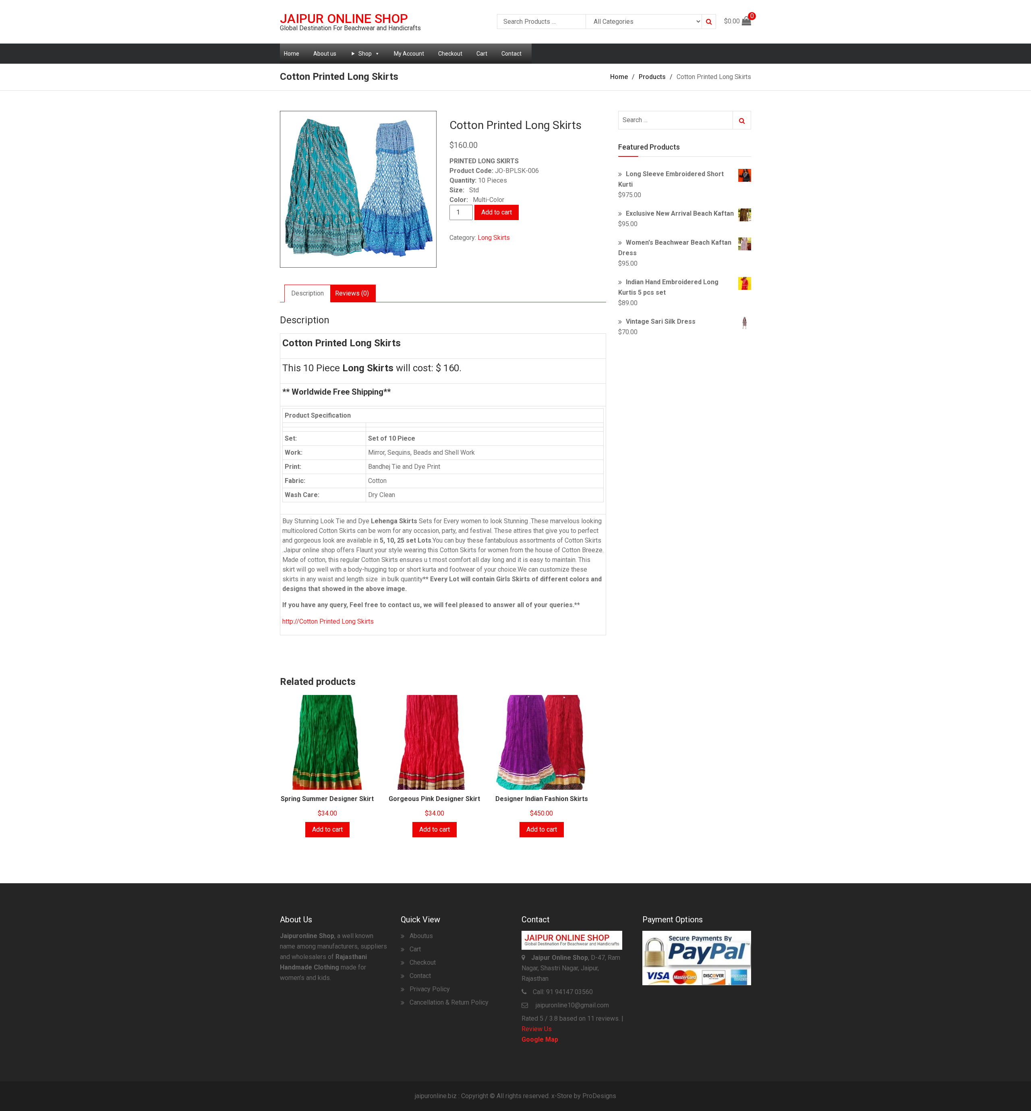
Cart (481, 53)
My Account (409, 53)
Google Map (540, 1039)
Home (291, 53)
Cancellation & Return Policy (449, 1002)
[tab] (307, 293)
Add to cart (496, 212)
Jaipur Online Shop (344, 18)
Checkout (450, 53)
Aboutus (421, 936)
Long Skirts (494, 237)
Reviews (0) (352, 293)
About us (324, 53)
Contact (511, 53)
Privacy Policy (430, 989)
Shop (365, 53)
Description (307, 293)
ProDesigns (599, 1096)
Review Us (537, 1029)
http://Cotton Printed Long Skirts (328, 621)
